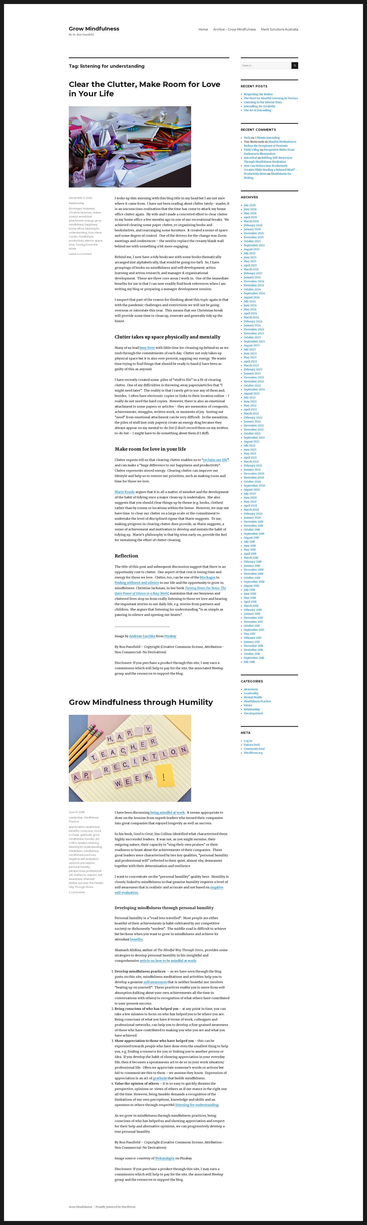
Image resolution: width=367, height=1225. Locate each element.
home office (76, 228)
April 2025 (250, 265)
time (72, 244)
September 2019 (254, 533)
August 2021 (251, 441)
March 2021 (251, 461)
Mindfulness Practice (257, 701)
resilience (80, 874)
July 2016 (249, 662)
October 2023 (252, 337)
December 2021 (254, 425)
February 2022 (253, 417)
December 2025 (254, 233)
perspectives (77, 870)
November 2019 (253, 525)
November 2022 (254, 381)
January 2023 (252, 373)
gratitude (160, 1078)
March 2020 (251, 509)
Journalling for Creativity (259, 106)
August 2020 (252, 489)
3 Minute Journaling (267, 137)
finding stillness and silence (137, 583)
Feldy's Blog (251, 149)
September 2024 (254, 293)
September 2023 (254, 341)
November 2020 (254, 477)
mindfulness (86, 236)
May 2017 (249, 633)
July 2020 (250, 493)
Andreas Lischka (142, 636)
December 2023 (254, 329)
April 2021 (250, 457)
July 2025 (249, 253)
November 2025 (254, 237)
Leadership (76, 817)
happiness (91, 224)
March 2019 (251, 557)
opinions (74, 862)
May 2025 (250, 261)
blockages (208, 577)
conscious (86, 830)
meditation (76, 850)
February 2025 (253, 273)
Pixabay (170, 636)
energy (89, 220)
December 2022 (254, 377)
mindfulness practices (82, 854)
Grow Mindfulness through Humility (141, 702)
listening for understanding (196, 1105)
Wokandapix (165, 1158)
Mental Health (253, 697)
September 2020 (254, 485)
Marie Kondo (125, 492)
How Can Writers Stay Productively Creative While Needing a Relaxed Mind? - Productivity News (270, 169)
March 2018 (251, 605)
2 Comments (77, 892)
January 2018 (252, 613)
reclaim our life (215, 460)
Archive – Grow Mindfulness (234, 29)
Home (203, 29)
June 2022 (250, 401)
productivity (76, 240)
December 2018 (253, 569)
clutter (97, 212)
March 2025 (251, 269)
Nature (248, 705)
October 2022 (252, 385)
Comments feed (254, 748)
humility (89, 838)
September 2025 (254, 245)
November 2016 (253, 650)
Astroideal (250, 157)
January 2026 (252, 229)
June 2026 (250, 209)
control (73, 216)
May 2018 (250, 597)
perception (87, 862)
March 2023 (251, 365)
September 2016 (254, 658)
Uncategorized (253, 713)
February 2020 (253, 513)
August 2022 (252, 393)
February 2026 (253, 225)
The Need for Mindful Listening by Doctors (271, 98)
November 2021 (253, 429)
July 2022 (250, 397)
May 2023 (250, 357)
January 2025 (252, 277)
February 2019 (252, 561)
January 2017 (252, 641)
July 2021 (249, 445)
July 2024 (250, 301)
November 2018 (253, 573)
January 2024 (252, 325)
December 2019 (253, 521)
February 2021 (253, 465)
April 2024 (250, 313)
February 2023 (253, 369)
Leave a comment (80, 253)
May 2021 (250, 453)
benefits (136, 939)
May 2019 (250, 549)
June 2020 (250, 497)
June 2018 (250, 593)
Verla (247, 137)
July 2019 (249, 541)
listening (94, 842)
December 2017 (253, 617)
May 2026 (250, 213)
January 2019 (252, 565)
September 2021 (254, 437)
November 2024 (254, 285)
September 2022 (254, 389)
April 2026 (250, 217)
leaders (82, 842)
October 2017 (252, 625)
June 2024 (250, 305)
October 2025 (252, 241)
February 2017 (252, 637)
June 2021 (250, 449)
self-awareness (155, 982)
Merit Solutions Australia (279, 29)
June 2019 (250, 545)
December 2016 (253, 645)
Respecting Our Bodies (258, 94)
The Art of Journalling (257, 110)
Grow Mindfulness (94, 28)
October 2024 (252, 289)
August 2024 (252, 297)
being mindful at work (167, 812)
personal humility (79, 866)
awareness (92, 826)
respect (92, 874)
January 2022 (252, 421)
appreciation (77, 826)
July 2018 (249, 589)
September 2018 (254, 581)
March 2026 (251, 221)
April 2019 (250, 553)
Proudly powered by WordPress (115, 1207)
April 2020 (250, 505)
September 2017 (254, 629)
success (83, 882)
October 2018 (252, 577)
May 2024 (250, 309)
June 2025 (250, 257)
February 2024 (253, 321)
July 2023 (250, 349)
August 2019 (251, 537)
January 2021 (252, 469)
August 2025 (251, 249)
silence (89, 240)
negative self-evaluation (84, 858)
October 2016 (252, 654)
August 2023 (252, 345)
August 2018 (251, 585)
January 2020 (252, 517)
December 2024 (254, 281)
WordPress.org (253, 752)
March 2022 (251, 413)
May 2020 (250, 501)
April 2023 (250, 361)
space (98, 240)
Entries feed (252, 744)
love (90, 232)
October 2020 (252, 481)
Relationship (76, 203)
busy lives (147, 348)
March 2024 (251, 317)
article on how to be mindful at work (168, 961)
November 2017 (253, 621)
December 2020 (254, 473)
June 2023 (250, 353)
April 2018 (250, 601)
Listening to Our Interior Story (263, 102)
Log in (248, 740)
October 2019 (252, 529)
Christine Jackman (80, 212)
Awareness (251, 689)
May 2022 (250, 405)
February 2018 (253, 609)
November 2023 (254, 333)
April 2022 (250, 409)
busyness (88, 208)
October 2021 (252, 433)
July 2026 (250, 205)
